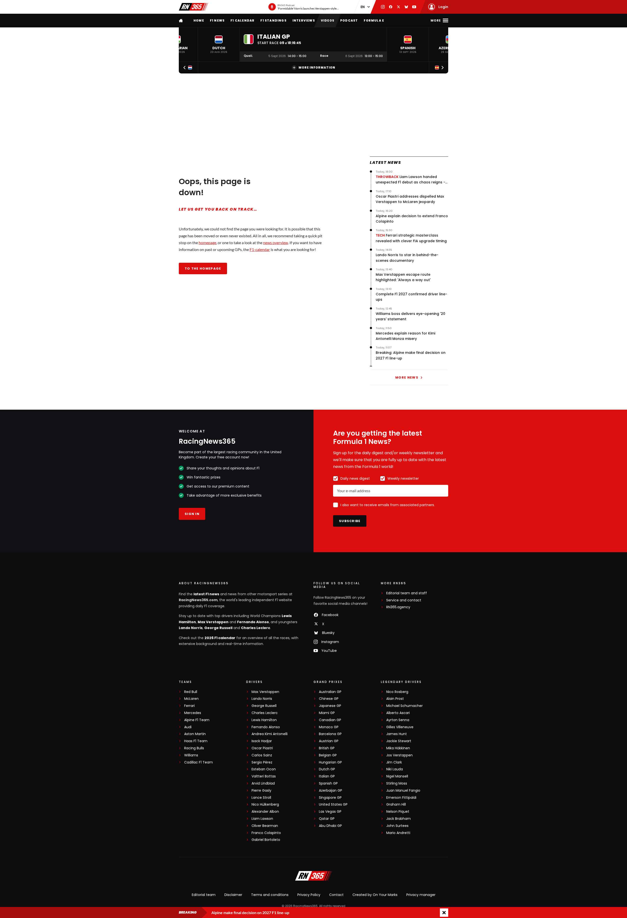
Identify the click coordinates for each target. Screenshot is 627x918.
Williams (191, 755)
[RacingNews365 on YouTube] (414, 7)
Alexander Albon (265, 812)
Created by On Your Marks (375, 894)
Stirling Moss (396, 783)
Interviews (303, 20)
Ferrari (189, 706)
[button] (219, 44)
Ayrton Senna (397, 720)
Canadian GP (330, 720)
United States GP (333, 804)
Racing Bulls (194, 748)
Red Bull (190, 692)
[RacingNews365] (193, 7)
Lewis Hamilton (264, 720)
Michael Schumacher (404, 706)
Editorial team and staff (406, 593)
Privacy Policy (308, 894)
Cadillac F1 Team (198, 762)
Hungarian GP (330, 762)
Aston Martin (195, 734)
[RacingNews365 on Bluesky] (406, 7)
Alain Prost (395, 699)
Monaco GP (328, 727)
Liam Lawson (262, 819)
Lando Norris (191, 627)
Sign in (192, 514)
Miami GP (327, 713)
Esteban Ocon (264, 769)
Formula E (374, 20)
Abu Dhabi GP (330, 826)
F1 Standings (273, 20)
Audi (188, 727)
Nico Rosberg (397, 692)
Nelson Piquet (397, 812)
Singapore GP (330, 798)
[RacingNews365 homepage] (181, 20)
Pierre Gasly (261, 790)
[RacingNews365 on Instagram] (383, 7)
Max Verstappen (213, 622)
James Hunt (396, 734)
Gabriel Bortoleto (266, 840)
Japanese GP (330, 706)
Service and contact (403, 600)
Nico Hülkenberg (265, 804)
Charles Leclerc (255, 627)
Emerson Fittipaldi (401, 798)
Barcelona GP (330, 734)
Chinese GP (328, 699)
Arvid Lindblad (263, 783)
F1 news (217, 20)
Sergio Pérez (262, 762)
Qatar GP (327, 819)
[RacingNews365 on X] (398, 7)
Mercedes (192, 713)
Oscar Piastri (262, 748)
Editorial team (204, 894)
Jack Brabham (398, 819)
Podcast (349, 20)
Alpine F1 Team (196, 720)
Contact (336, 894)
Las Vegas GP (330, 812)
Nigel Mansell (397, 776)
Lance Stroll (261, 798)
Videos (327, 20)
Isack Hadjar (262, 741)
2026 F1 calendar (220, 637)
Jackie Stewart (398, 741)
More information (317, 67)
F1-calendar (260, 249)
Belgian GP (328, 755)
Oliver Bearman (265, 826)
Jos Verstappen (399, 755)
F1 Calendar (242, 20)
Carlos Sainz (262, 755)
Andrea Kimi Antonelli (270, 734)
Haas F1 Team (195, 741)
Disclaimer (233, 894)
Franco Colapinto (266, 833)
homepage (207, 242)
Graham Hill (396, 804)
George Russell (218, 627)
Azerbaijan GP (330, 790)
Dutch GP (327, 769)
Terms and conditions (270, 894)
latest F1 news (206, 594)
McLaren (191, 699)
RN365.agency (398, 607)
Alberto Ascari (398, 713)
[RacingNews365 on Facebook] (391, 7)
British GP (327, 748)
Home (198, 20)
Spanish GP (328, 783)
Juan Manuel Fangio (403, 790)
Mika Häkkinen (398, 748)
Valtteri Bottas (264, 776)
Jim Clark (394, 762)
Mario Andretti (398, 833)
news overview (275, 242)
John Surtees (397, 826)
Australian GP (330, 692)
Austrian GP (328, 741)
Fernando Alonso (253, 622)
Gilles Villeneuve (399, 727)
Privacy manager (420, 894)
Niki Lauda (394, 769)
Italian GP (327, 776)
